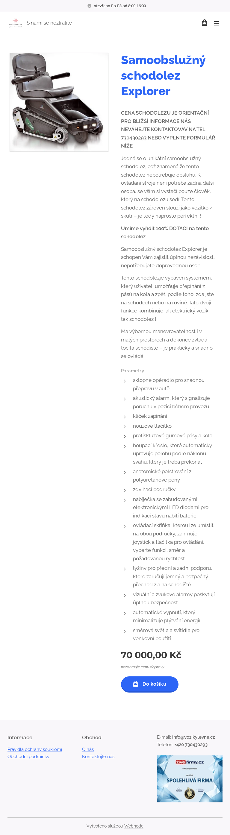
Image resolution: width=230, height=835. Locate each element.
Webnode (133, 826)
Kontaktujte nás (98, 756)
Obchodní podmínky (28, 756)
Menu (217, 23)
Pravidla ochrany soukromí (34, 749)
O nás (88, 749)
